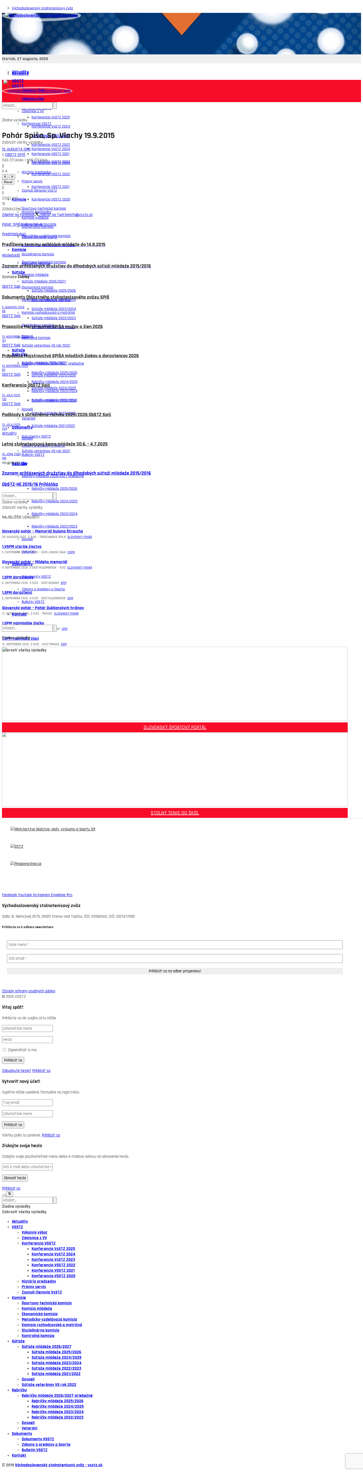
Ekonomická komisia (37, 287)
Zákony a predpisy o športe (43, 589)
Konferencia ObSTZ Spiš (26, 385)
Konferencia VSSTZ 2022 (51, 174)
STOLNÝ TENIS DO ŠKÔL (175, 813)
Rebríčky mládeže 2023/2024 (55, 513)
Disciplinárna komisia (38, 254)
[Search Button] (55, 628)
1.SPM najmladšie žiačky (23, 623)
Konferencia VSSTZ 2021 (50, 186)
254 (4, 429)
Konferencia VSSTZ (36, 123)
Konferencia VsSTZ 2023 (51, 161)
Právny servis (34, 1287)
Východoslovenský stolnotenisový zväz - (51, 1465)
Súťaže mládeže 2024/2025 (54, 388)
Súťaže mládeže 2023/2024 (54, 400)
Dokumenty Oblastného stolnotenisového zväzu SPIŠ (55, 297)
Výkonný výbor (35, 1232)
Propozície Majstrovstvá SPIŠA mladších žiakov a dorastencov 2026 (70, 356)
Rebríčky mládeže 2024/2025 (55, 501)
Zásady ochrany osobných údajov (28, 991)
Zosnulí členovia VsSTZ (39, 237)
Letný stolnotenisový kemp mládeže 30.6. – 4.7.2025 (55, 444)
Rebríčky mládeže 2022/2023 (54, 526)
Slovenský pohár (79, 537)
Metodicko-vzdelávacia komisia (49, 1319)
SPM (70, 598)
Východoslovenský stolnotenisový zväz (42, 8)
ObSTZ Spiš (15, 154)
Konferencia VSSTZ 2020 (51, 199)
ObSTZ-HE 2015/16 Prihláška (30, 484)
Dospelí (27, 438)
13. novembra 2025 (15, 337)
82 (3, 370)
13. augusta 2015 (16, 149)
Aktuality (20, 73)
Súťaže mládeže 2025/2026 (54, 290)
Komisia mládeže (35, 274)
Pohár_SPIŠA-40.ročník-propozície (29, 224)
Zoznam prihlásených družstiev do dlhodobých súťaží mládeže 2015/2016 (76, 473)
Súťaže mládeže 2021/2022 (53, 425)
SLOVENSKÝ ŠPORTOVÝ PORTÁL (174, 727)
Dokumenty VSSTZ (36, 436)
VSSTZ (17, 1227)
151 (4, 341)
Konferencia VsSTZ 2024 (51, 126)
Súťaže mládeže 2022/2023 (56, 1368)
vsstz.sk (95, 1465)
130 (4, 399)
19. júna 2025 (11, 454)
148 (4, 458)
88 (3, 311)
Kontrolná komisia (36, 337)
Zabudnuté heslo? (16, 1070)
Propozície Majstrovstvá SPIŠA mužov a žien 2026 (52, 327)
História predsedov (39, 1281)
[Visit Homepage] (41, 15)
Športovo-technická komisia (44, 262)
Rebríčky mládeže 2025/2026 (54, 488)
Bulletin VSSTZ (33, 601)
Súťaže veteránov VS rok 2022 (46, 345)
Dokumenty (22, 427)
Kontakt (19, 614)
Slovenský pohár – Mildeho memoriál (34, 562)
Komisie (19, 199)
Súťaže (18, 350)
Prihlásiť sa (41, 1070)
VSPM (71, 552)
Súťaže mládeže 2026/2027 (44, 362)
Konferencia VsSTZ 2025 (51, 117)
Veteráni (28, 551)
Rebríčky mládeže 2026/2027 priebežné (57, 1395)
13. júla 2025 (11, 395)
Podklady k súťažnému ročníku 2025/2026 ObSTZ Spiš (56, 415)
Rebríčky (19, 1390)
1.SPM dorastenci (17, 592)
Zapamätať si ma (22, 1050)
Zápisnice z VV (33, 111)
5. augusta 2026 (13, 307)
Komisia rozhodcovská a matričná (48, 312)
